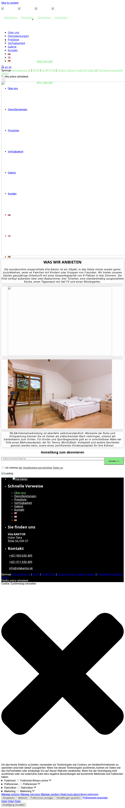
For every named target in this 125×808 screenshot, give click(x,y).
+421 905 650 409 (20, 555)
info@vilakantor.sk (21, 568)
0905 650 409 (45, 61)
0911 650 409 (45, 82)
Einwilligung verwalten (14, 804)
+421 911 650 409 (20, 562)
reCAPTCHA (49, 574)
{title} (4, 801)
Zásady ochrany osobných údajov (76, 70)
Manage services (30, 794)
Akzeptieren (9, 797)
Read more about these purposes (79, 794)
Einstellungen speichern (69, 797)
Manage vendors (50, 794)
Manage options (10, 794)
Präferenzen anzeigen (42, 797)
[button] (62, 674)
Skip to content (9, 2)
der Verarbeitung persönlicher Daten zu (41, 467)
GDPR (36, 574)
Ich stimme (34, 467)
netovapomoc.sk (21, 70)
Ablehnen (23, 797)
